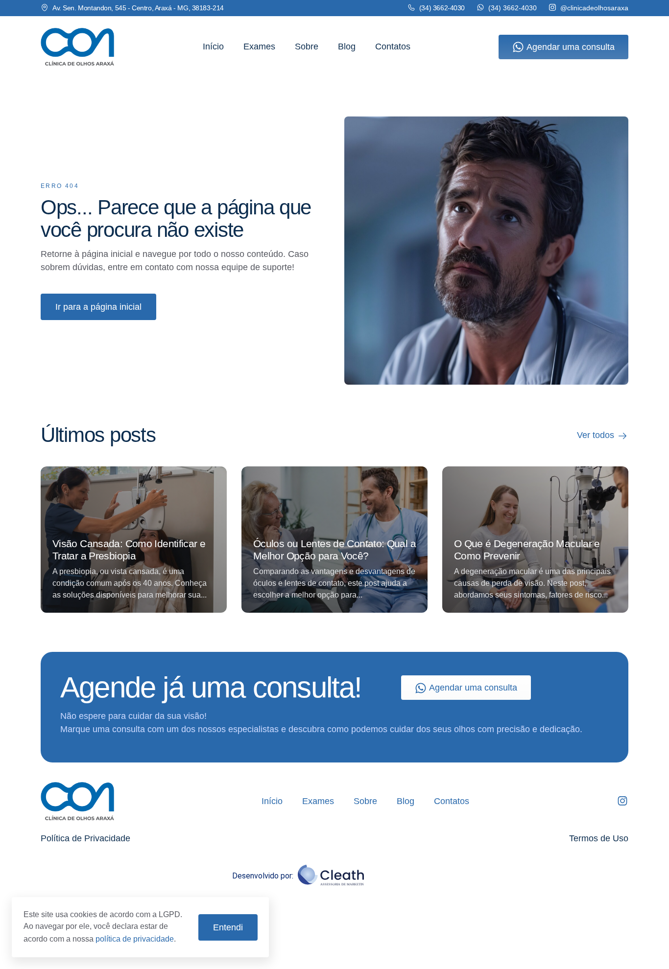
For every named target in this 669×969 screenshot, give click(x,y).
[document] (334, 484)
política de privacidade (135, 939)
